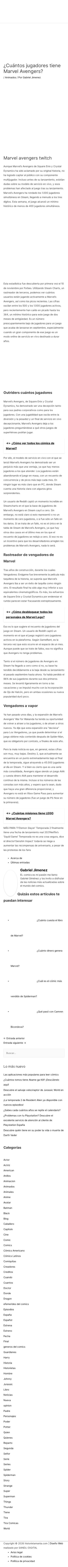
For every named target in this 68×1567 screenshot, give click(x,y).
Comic (7, 1240)
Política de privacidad (23, 1561)
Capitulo (8, 1229)
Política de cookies (21, 1556)
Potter (6, 1427)
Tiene (6, 1512)
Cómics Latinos (12, 1256)
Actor (6, 1159)
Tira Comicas (10, 1523)
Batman (7, 1207)
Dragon (7, 1298)
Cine (6, 1234)
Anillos (7, 1175)
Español (7, 1320)
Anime (6, 1197)
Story (6, 1480)
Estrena (7, 1325)
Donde (7, 1293)
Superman (9, 1496)
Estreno (7, 1330)
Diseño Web (56, 1543)
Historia (7, 1362)
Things (7, 1501)
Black (6, 1213)
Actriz (6, 1165)
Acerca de (16, 858)
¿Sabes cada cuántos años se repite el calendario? (32, 1110)
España (7, 1314)
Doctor (7, 1288)
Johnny (7, 1378)
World (6, 1528)
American (8, 1170)
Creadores (9, 1266)
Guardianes (9, 1352)
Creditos (8, 1272)
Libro (6, 1389)
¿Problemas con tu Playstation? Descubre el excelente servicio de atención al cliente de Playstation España (28, 1120)
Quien (6, 1432)
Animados (10, 77)
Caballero (8, 1223)
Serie (6, 1459)
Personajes (9, 1416)
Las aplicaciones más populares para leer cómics (31, 1074)
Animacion (9, 1181)
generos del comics (14, 1346)
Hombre (7, 1373)
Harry (6, 1357)
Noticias (8, 1394)
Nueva (7, 1400)
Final (6, 1341)
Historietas (9, 1368)
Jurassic (8, 1384)
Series (6, 1464)
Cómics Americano (14, 1250)
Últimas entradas (20, 862)
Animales (8, 1192)
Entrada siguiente (14, 1042)
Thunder (8, 1507)
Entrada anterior (14, 1038)
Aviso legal (16, 1552)
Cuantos (8, 1282)
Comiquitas (9, 1261)
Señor (6, 1453)
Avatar (7, 1202)
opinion (7, 1405)
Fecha (6, 1336)
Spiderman (9, 1475)
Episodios (8, 1309)
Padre (6, 1411)
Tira (5, 1517)
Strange (7, 1485)
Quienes (8, 1437)
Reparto (7, 1443)
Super (6, 1491)
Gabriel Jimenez (33, 870)
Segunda (8, 1448)
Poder (6, 1421)
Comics (7, 1245)
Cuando (7, 1277)
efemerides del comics (16, 1304)
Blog (5, 1218)
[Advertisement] (34, 119)
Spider (7, 1469)
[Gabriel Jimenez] (10, 883)
